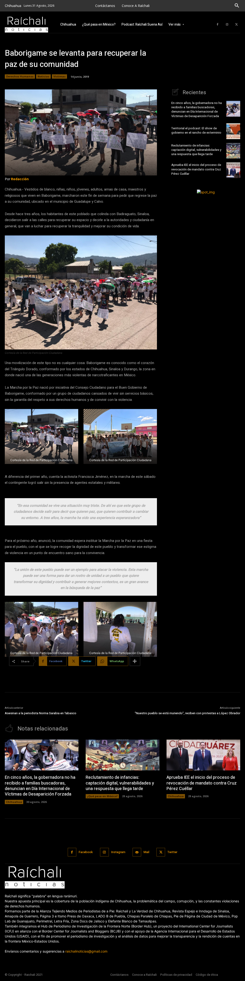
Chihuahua (14, 802)
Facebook (86, 852)
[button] (237, 5)
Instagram (118, 852)
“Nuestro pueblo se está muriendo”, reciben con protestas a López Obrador (187, 713)
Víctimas (59, 76)
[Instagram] (227, 24)
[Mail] (137, 852)
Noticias (43, 76)
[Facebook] (217, 24)
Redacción (20, 179)
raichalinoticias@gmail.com (86, 951)
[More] (135, 661)
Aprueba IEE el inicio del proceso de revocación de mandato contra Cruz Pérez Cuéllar (196, 169)
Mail (146, 852)
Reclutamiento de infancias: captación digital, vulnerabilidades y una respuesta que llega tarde (196, 149)
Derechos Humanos (19, 76)
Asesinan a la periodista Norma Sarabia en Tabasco (40, 713)
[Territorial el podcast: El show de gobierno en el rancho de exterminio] (233, 131)
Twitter (172, 852)
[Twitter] (236, 24)
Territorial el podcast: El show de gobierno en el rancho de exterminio (196, 130)
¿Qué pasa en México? (102, 796)
